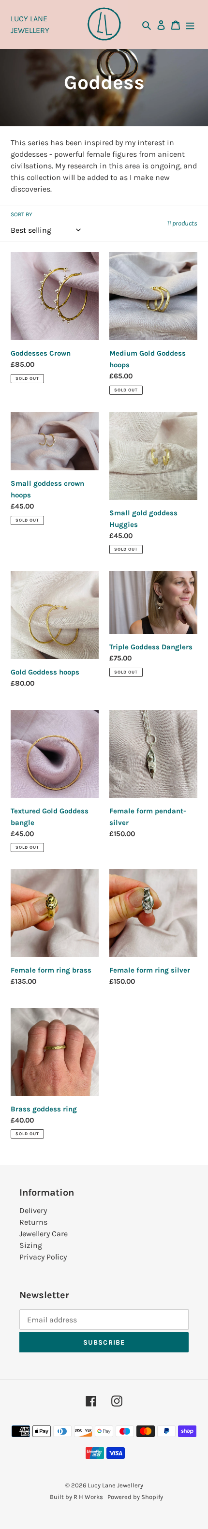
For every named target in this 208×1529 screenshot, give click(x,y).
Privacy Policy (43, 1256)
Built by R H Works (76, 1496)
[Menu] (190, 24)
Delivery (33, 1210)
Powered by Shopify (135, 1496)
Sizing (30, 1245)
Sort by (21, 214)
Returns (33, 1222)
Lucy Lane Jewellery (115, 1485)
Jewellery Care (43, 1233)
